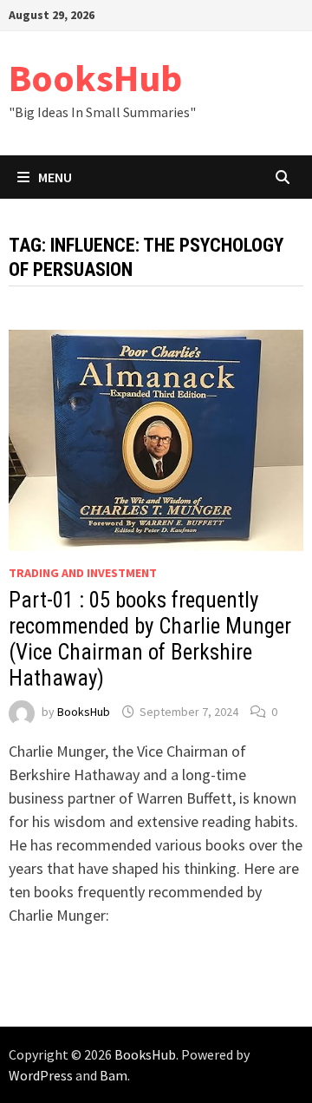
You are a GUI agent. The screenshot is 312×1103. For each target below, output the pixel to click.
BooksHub (95, 78)
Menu (55, 177)
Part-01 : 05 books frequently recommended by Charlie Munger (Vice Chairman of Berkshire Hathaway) (150, 639)
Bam (113, 1075)
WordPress (41, 1075)
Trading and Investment (83, 573)
